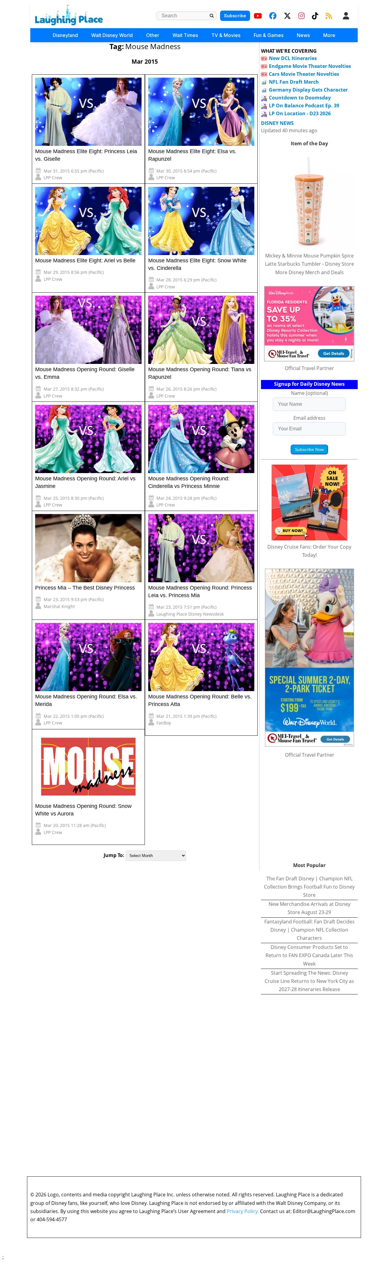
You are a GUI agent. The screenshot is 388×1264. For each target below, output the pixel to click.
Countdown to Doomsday (300, 97)
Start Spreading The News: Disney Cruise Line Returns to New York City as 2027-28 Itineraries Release (309, 981)
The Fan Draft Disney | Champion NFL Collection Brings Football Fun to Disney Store (309, 886)
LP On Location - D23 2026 (300, 113)
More (329, 35)
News (303, 35)
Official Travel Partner (309, 368)
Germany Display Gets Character (308, 89)
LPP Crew (53, 177)
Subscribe (235, 15)
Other (152, 35)
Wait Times (185, 35)
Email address (309, 418)
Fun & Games (268, 35)
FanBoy (163, 723)
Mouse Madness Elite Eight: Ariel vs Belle (85, 260)
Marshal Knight (59, 606)
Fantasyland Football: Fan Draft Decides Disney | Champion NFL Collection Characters (309, 929)
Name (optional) (309, 393)
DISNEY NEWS (277, 123)
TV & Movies (225, 35)
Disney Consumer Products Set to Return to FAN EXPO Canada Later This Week (309, 955)
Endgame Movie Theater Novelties (310, 66)
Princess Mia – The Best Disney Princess (85, 588)
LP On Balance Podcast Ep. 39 (304, 105)
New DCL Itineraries (293, 58)
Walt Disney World (112, 35)
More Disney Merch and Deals (309, 272)
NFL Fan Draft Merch (294, 82)
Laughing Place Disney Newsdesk (190, 614)
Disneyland (65, 35)
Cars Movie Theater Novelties (304, 74)
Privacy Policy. (243, 1211)
